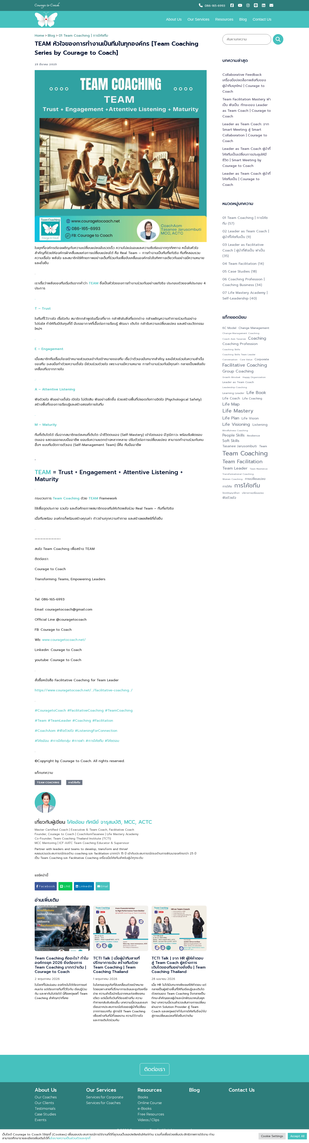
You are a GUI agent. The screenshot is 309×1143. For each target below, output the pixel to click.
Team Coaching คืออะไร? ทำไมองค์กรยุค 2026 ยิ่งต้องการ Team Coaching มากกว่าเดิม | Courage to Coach (61, 965)
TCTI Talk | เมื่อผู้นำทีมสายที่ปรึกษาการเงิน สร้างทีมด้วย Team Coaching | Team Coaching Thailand (116, 965)
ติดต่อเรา (154, 1069)
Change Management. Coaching (240, 333)
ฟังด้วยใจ (229, 497)
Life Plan (230, 418)
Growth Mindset (231, 377)
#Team (40, 720)
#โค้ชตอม (112, 740)
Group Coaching (238, 371)
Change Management (254, 328)
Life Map (231, 404)
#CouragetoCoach (50, 710)
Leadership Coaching (234, 387)
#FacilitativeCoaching (85, 710)
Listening (260, 424)
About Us (174, 19)
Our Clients (44, 1103)
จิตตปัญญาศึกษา (231, 493)
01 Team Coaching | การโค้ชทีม (83, 35)
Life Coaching (252, 398)
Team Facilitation (242, 461)
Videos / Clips (148, 1120)
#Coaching (81, 720)
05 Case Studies (236, 271)
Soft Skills (230, 440)
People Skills (233, 435)
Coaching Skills (231, 349)
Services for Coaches (103, 1103)
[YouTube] (240, 6)
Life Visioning (236, 424)
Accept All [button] (297, 1136)
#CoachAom (45, 730)
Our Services (198, 19)
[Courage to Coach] (46, 19)
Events (40, 1120)
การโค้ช (227, 486)
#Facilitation (102, 720)
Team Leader (234, 468)
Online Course (150, 1103)
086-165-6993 (215, 6)
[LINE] (257, 6)
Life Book (256, 393)
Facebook (46, 886)
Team (263, 446)
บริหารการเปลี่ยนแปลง (253, 493)
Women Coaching (232, 479)
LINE (67, 886)
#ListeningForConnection (96, 730)
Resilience (253, 436)
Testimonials (45, 1109)
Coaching (257, 338)
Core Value (246, 359)
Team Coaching (48, 782)
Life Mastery (237, 411)
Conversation (230, 359)
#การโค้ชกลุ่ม (60, 740)
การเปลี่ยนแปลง (255, 479)
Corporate (262, 359)
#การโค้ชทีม (94, 740)
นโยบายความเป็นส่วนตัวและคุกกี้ (69, 1138)
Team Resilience (258, 468)
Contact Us (262, 19)
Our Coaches (46, 1097)
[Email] (271, 6)
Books (143, 1097)
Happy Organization (254, 377)
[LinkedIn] (264, 6)
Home (39, 35)
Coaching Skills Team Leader (238, 354)
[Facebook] (233, 6)
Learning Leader (233, 393)
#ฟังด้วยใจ (65, 730)
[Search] (278, 39)
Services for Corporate (104, 1097)
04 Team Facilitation (239, 263)
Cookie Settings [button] (272, 1136)
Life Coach (231, 398)
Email (104, 886)
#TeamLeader (59, 720)
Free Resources (151, 1114)
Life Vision (250, 418)
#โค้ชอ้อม (42, 740)
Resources (224, 19)
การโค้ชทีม (74, 782)
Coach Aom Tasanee (234, 339)
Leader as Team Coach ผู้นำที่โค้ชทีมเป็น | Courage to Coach (246, 179)
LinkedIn (85, 886)
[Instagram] (249, 6)
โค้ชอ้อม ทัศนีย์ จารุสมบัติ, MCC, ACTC (109, 822)
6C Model (229, 328)
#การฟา (78, 740)
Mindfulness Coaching (235, 430)
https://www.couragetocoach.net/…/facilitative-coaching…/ (84, 690)
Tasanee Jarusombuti (239, 446)
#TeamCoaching (119, 710)
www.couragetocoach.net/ (64, 639)
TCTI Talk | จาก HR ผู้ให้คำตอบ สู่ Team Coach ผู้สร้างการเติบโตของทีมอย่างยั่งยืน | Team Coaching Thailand (179, 965)
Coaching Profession (240, 343)
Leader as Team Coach (238, 382)
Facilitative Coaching (244, 365)
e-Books (144, 1109)
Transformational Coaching (238, 474)
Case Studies (45, 1114)
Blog (243, 19)
